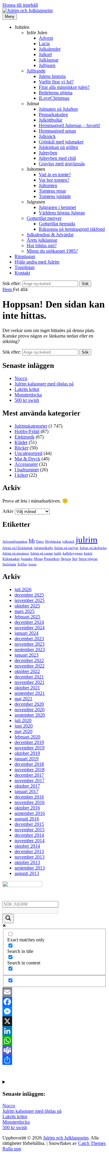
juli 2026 (23, 589)
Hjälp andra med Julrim (37, 261)
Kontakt (22, 272)
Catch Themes (92, 1143)
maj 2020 (23, 731)
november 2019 (30, 747)
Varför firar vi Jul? (56, 81)
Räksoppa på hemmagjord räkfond (72, 229)
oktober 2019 (27, 753)
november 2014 (30, 840)
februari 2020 (27, 736)
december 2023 (29, 638)
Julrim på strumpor (15, 553)
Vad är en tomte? (55, 174)
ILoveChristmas (54, 98)
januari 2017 (26, 791)
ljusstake (27, 558)
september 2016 (30, 813)
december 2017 (29, 775)
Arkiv (8, 511)
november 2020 (30, 709)
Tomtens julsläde (55, 196)
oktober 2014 (27, 846)
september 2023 (30, 649)
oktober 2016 (27, 807)
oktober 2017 (27, 786)
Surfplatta (9, 564)
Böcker (21, 447)
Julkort (45, 54)
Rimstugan (25, 256)
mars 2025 (25, 611)
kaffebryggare (73, 553)
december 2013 (29, 851)
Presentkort (52, 558)
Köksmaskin (11, 558)
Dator (40, 541)
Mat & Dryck (27, 458)
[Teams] (54, 1050)
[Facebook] (54, 1002)
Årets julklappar (42, 240)
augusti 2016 (27, 818)
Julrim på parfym (66, 548)
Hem (7, 289)
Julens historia (52, 76)
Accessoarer (26, 464)
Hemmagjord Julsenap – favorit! (69, 125)
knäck (88, 553)
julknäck (68, 541)
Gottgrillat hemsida (57, 223)
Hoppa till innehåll (20, 5)
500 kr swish (27, 400)
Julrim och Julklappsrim (65, 1137)
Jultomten (48, 185)
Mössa (38, 558)
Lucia (44, 43)
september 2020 (30, 715)
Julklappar (48, 59)
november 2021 (30, 682)
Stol (75, 558)
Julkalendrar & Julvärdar (50, 234)
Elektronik (25, 436)
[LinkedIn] (54, 1031)
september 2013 (30, 867)
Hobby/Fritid (27, 431)
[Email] (54, 992)
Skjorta (66, 558)
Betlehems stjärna (55, 92)
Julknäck (47, 136)
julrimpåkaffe (43, 548)
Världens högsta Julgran (62, 212)
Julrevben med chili (57, 158)
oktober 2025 (27, 605)
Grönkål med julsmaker (61, 141)
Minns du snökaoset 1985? (52, 251)
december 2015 (29, 824)
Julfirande (36, 70)
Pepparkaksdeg (53, 114)
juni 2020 (24, 725)
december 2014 (29, 835)
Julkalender (50, 49)
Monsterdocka (28, 394)
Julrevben (48, 152)
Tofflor (22, 564)
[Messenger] (54, 1011)
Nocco (21, 378)
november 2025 (30, 600)
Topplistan (25, 267)
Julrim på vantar (41, 553)
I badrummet (27, 469)
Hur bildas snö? (42, 245)
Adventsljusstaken (15, 541)
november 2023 (30, 644)
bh (32, 540)
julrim (86, 539)
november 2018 (30, 769)
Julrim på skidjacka (93, 548)
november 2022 (30, 665)
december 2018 (29, 764)
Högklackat (53, 541)
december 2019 (29, 742)
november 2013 (30, 857)
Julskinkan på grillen (58, 147)
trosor (32, 564)
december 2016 (29, 796)
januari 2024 (26, 633)
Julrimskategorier (31, 426)
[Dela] (54, 1060)
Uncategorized (28, 453)
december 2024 (29, 622)
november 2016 (30, 802)
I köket (21, 475)
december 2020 (29, 704)
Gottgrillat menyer (44, 218)
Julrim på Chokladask (17, 548)
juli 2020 (23, 720)
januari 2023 (26, 655)
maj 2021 (23, 698)
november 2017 (30, 780)
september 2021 (30, 693)
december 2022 (29, 660)
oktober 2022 (27, 671)
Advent (46, 38)
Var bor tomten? (54, 180)
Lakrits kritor (27, 389)
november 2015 (30, 829)
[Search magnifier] (8, 918)
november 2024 (30, 627)
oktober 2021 (27, 687)
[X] (54, 1021)
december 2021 (29, 676)
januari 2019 (26, 758)
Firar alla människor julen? (64, 87)
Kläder (21, 442)
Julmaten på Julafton (58, 109)
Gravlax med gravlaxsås (62, 163)
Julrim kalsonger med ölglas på (44, 383)
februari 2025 (27, 616)
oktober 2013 (27, 862)
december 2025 (29, 594)
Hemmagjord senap (57, 130)
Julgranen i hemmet (57, 207)
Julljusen (47, 65)
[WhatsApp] (54, 1040)
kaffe (57, 553)
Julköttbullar (50, 120)
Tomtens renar (52, 190)
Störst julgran (88, 558)
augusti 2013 (27, 873)
